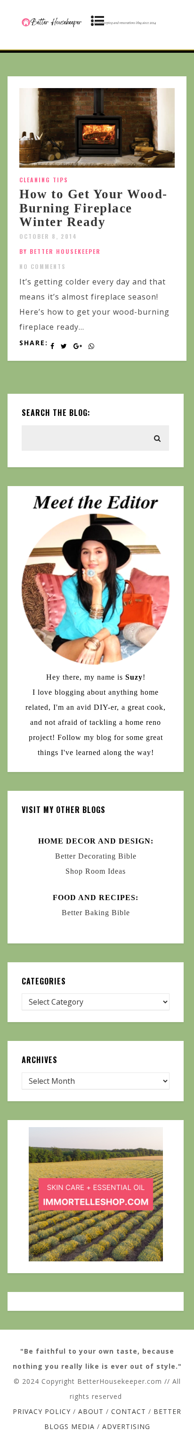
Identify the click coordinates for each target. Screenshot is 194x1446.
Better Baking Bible (96, 913)
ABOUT (91, 1411)
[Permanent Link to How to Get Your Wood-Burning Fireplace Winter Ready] (96, 165)
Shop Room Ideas (95, 871)
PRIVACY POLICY (42, 1411)
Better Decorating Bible (96, 856)
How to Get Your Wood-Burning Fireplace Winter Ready (93, 208)
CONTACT (128, 1411)
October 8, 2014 (48, 236)
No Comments (42, 266)
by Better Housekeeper (60, 251)
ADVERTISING (126, 1426)
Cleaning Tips (43, 180)
